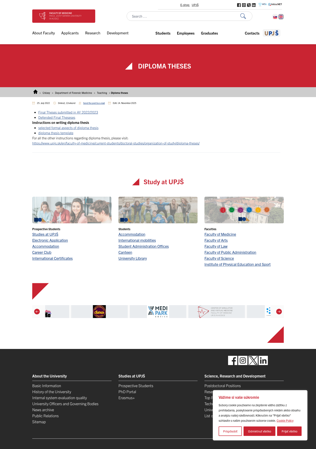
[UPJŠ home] (272, 33)
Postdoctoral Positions (222, 385)
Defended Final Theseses (56, 117)
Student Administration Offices (143, 246)
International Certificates (52, 258)
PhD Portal (127, 391)
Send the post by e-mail (94, 103)
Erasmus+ (126, 397)
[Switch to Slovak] (275, 16)
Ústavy (46, 92)
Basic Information (46, 385)
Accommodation (45, 246)
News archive (43, 409)
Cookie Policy (285, 420)
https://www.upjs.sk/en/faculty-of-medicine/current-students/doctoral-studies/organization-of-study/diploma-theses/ (115, 143)
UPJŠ (195, 5)
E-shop (185, 5)
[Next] (279, 311)
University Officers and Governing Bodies (65, 403)
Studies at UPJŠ (45, 234)
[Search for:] (246, 16)
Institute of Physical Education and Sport (237, 264)
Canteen (125, 252)
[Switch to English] (281, 16)
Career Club (41, 252)
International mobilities (137, 240)
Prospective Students (135, 385)
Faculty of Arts (216, 240)
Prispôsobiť (230, 431)
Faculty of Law (215, 246)
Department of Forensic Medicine (73, 92)
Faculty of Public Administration (230, 252)
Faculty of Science (219, 258)
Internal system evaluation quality (59, 397)
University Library (132, 258)
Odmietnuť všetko (259, 431)
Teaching (102, 92)
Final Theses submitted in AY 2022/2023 (68, 112)
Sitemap (39, 421)
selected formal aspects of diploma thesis (68, 127)
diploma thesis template (55, 133)
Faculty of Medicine (220, 234)
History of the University (51, 391)
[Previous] (37, 311)
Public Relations (45, 415)
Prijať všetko (289, 431)
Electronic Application (50, 240)
